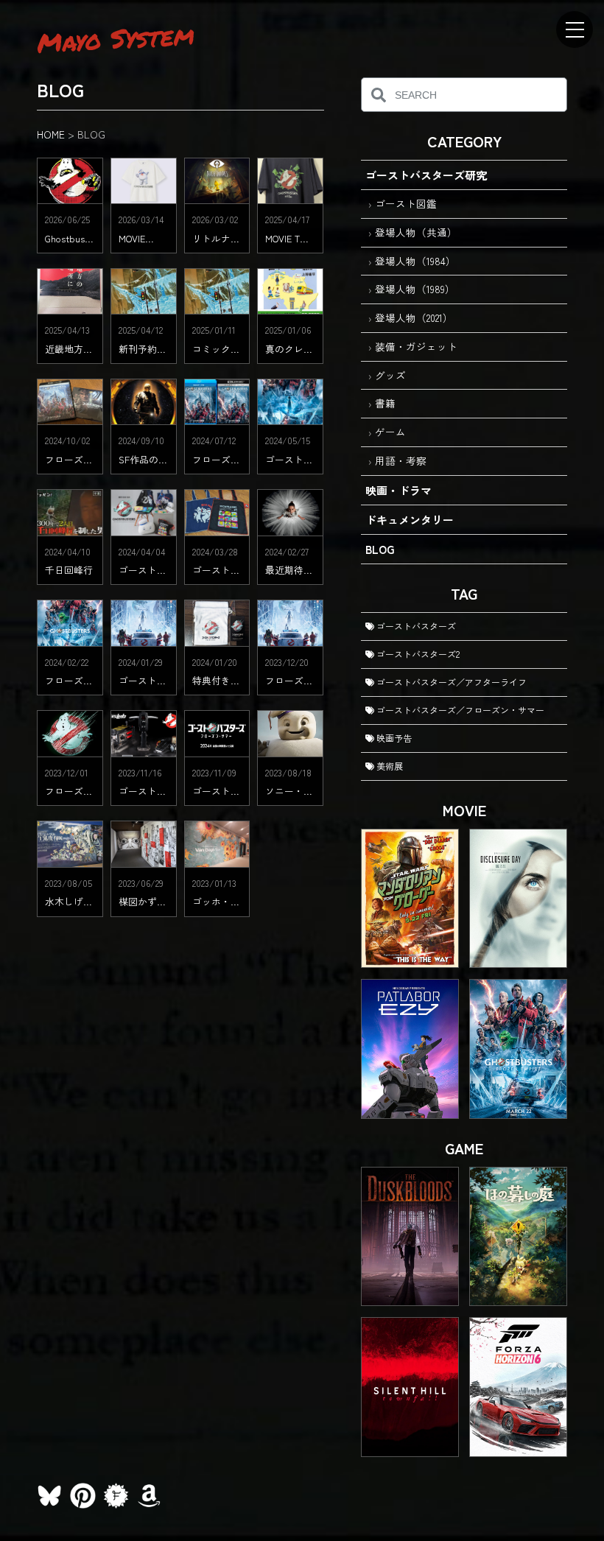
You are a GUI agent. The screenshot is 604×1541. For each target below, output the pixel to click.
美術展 (388, 765)
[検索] (378, 94)
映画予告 (393, 737)
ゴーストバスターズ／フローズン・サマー (459, 709)
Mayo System (115, 38)
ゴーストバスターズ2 (417, 653)
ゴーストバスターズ (415, 625)
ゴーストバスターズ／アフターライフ (450, 681)
